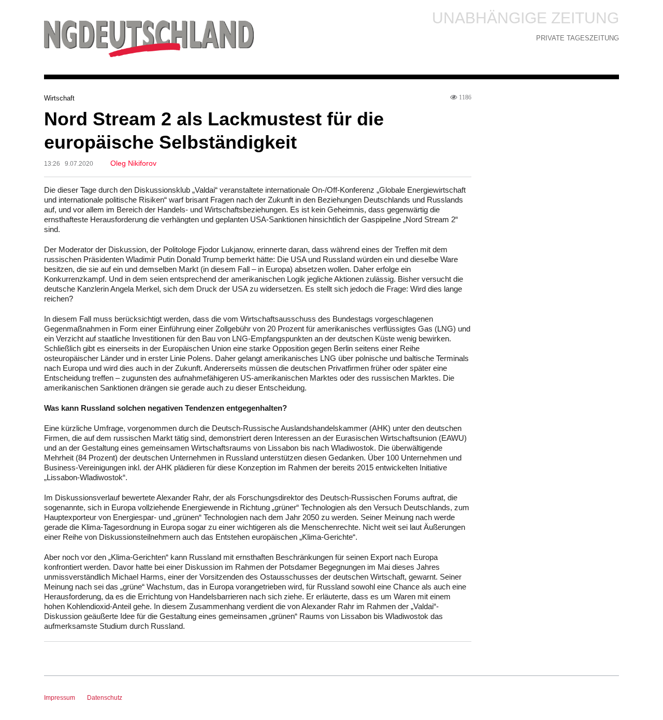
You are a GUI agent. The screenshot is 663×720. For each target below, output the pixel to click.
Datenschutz (104, 697)
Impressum (59, 697)
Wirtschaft (59, 98)
